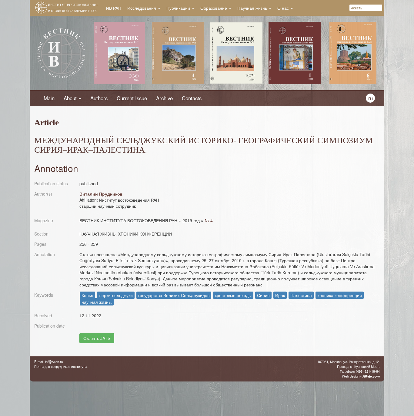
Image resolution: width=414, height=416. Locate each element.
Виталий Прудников (101, 194)
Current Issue (132, 98)
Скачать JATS (96, 338)
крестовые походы (233, 295)
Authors (99, 98)
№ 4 (209, 220)
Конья (87, 295)
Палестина (301, 295)
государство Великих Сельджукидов (173, 295)
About (71, 98)
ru (370, 98)
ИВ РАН (113, 8)
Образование (214, 8)
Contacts (192, 98)
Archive (164, 98)
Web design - (361, 376)
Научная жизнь (252, 8)
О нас (283, 8)
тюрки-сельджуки (116, 295)
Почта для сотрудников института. (61, 366)
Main (49, 98)
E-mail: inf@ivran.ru (48, 361)
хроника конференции (339, 295)
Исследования (142, 8)
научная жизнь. (97, 302)
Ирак (280, 295)
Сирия (263, 295)
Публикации (178, 8)
